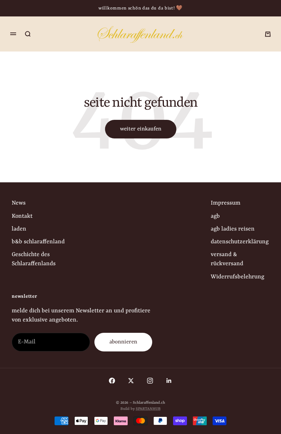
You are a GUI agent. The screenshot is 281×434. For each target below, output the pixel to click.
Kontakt (22, 216)
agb (215, 216)
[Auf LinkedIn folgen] (169, 380)
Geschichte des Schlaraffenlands (34, 259)
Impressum (225, 203)
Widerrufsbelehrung (237, 277)
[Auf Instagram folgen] (150, 380)
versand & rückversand (227, 259)
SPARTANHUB (148, 409)
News (19, 203)
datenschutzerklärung (240, 242)
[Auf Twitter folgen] (131, 380)
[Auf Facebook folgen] (112, 380)
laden (19, 229)
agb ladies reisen (233, 229)
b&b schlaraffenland (38, 242)
